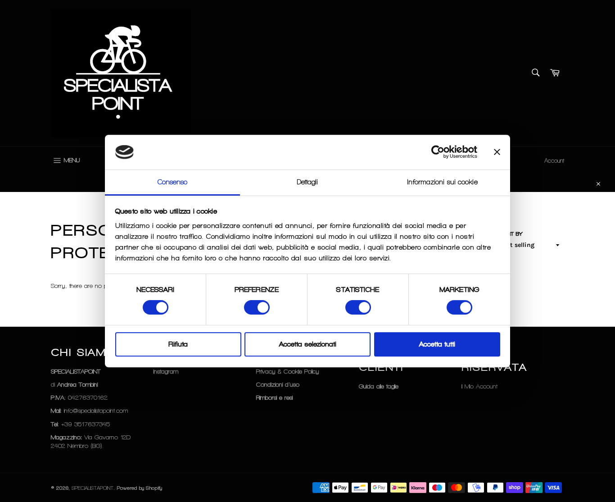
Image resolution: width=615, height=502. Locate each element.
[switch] (257, 307)
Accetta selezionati (307, 344)
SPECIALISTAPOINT (92, 488)
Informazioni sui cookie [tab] (442, 182)
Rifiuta (178, 344)
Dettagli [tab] (307, 182)
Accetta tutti (437, 344)
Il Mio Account (479, 386)
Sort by (511, 234)
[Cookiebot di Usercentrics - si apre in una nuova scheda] (437, 152)
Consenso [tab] (173, 182)
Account (554, 161)
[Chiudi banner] (497, 152)
